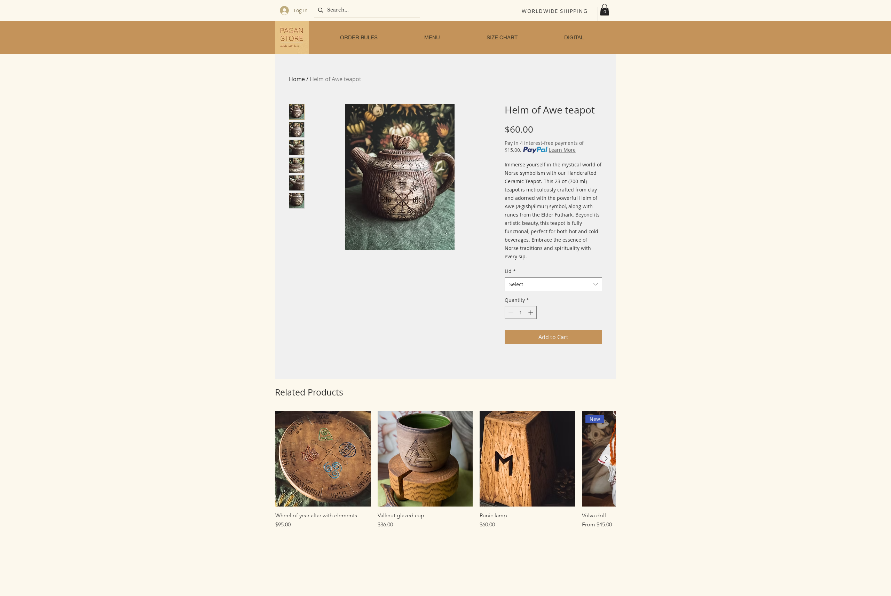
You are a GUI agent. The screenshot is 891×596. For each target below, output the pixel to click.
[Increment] (531, 312)
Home (297, 79)
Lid (510, 271)
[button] (604, 9)
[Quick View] (323, 459)
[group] (445, 470)
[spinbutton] (520, 312)
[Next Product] (606, 458)
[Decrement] (510, 312)
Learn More (562, 150)
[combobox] (553, 284)
